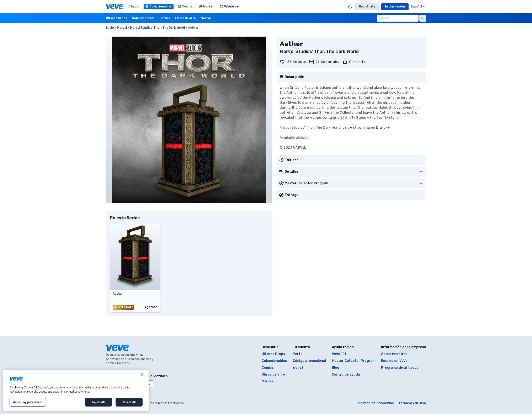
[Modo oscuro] (350, 6)
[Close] (142, 374)
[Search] (422, 18)
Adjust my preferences (28, 402)
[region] (76, 390)
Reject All (98, 402)
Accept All (129, 402)
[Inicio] (114, 6)
